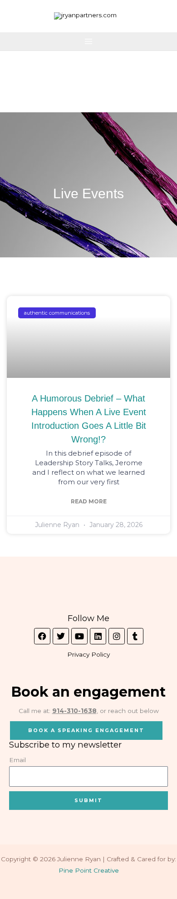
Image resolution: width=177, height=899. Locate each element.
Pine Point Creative (89, 870)
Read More (89, 501)
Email (17, 759)
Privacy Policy (88, 654)
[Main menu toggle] (88, 41)
